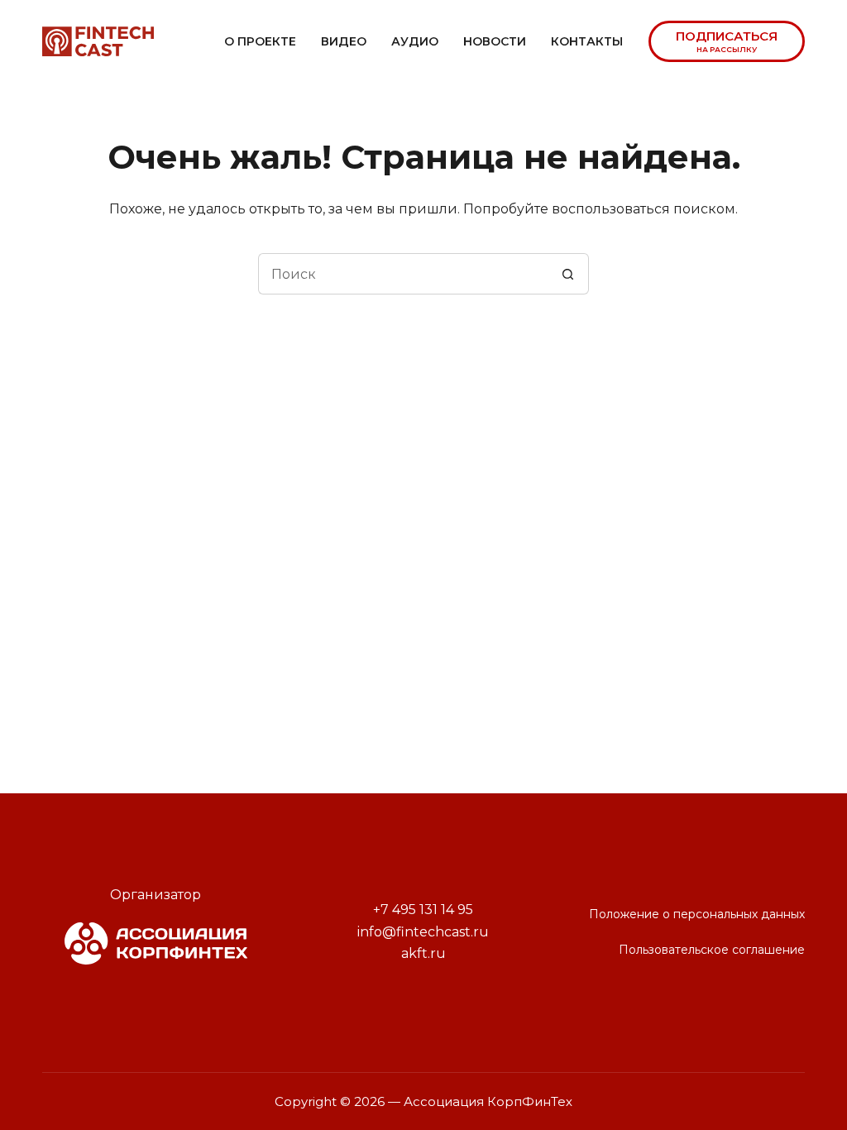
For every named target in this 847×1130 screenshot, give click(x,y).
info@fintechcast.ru (423, 932)
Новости (494, 41)
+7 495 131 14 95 (423, 909)
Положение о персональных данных (697, 914)
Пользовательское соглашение (712, 949)
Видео (343, 41)
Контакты (587, 41)
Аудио (414, 41)
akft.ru (423, 953)
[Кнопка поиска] (568, 273)
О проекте (260, 41)
